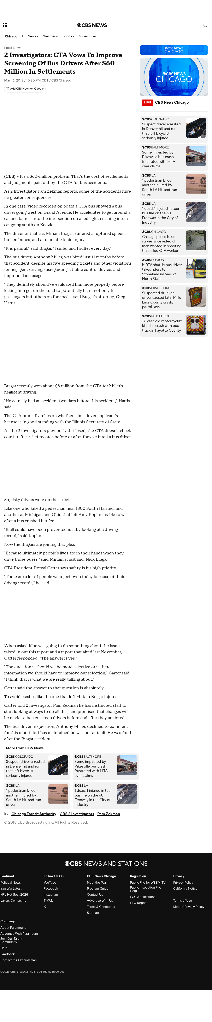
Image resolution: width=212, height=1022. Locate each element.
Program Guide (97, 888)
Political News (10, 882)
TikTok (48, 900)
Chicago (11, 36)
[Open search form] (205, 25)
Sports (68, 36)
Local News (12, 47)
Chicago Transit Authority (33, 814)
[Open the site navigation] (33, 25)
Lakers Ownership (13, 900)
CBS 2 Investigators (77, 814)
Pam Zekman (108, 814)
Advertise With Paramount (19, 933)
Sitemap (93, 912)
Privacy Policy (183, 882)
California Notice (185, 888)
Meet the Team (97, 882)
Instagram (51, 894)
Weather (49, 36)
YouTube (50, 882)
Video (83, 36)
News (32, 36)
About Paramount (13, 927)
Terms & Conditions (101, 906)
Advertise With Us (100, 900)
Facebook (51, 888)
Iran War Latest (11, 888)
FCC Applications (142, 896)
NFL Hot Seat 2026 (14, 894)
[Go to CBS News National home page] (92, 25)
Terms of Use (182, 900)
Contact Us (95, 894)
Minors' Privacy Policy (188, 906)
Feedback (7, 954)
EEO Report (138, 902)
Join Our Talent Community (11, 940)
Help (3, 948)
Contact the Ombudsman (18, 960)
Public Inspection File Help (145, 889)
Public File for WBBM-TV (148, 882)
